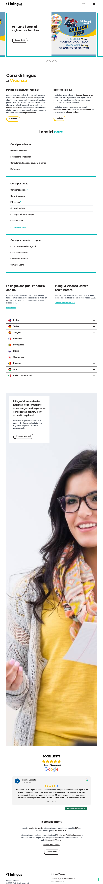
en (83, 4)
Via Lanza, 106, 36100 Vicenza (63, 878)
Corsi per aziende (20, 144)
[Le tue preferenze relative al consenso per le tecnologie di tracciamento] (98, 879)
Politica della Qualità (51, 845)
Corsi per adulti (19, 184)
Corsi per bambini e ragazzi (26, 240)
